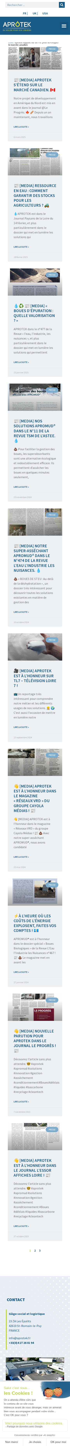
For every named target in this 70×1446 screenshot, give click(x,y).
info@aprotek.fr (20, 1338)
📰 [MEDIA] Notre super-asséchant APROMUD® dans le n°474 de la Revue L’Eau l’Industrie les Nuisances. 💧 (34, 558)
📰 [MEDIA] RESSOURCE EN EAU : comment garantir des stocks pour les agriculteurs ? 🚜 (35, 195)
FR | (25, 13)
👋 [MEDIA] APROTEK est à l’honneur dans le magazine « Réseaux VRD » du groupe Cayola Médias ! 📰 (35, 798)
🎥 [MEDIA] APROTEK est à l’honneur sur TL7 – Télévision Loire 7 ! (35, 678)
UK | (35, 13)
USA (45, 13)
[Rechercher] (62, 5)
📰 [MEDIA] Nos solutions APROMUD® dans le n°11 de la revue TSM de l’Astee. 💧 (34, 430)
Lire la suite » (21, 126)
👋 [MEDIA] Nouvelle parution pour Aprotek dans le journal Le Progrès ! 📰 (35, 1040)
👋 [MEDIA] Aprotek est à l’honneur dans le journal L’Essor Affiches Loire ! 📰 (35, 1168)
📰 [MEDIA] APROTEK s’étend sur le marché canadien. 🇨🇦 (34, 84)
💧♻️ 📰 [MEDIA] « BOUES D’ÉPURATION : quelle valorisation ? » (34, 313)
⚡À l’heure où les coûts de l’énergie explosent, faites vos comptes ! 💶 (35, 923)
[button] (64, 26)
